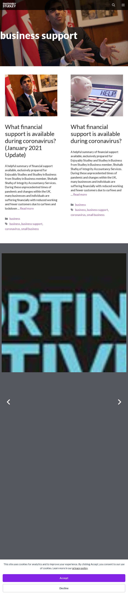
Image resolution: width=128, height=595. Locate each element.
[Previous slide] (8, 402)
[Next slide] (119, 402)
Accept (64, 577)
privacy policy (80, 568)
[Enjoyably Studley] (9, 5)
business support (31, 224)
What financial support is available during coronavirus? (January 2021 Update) (30, 140)
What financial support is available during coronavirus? (96, 133)
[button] (113, 5)
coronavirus (12, 229)
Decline (64, 588)
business (15, 218)
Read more (27, 208)
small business (30, 229)
